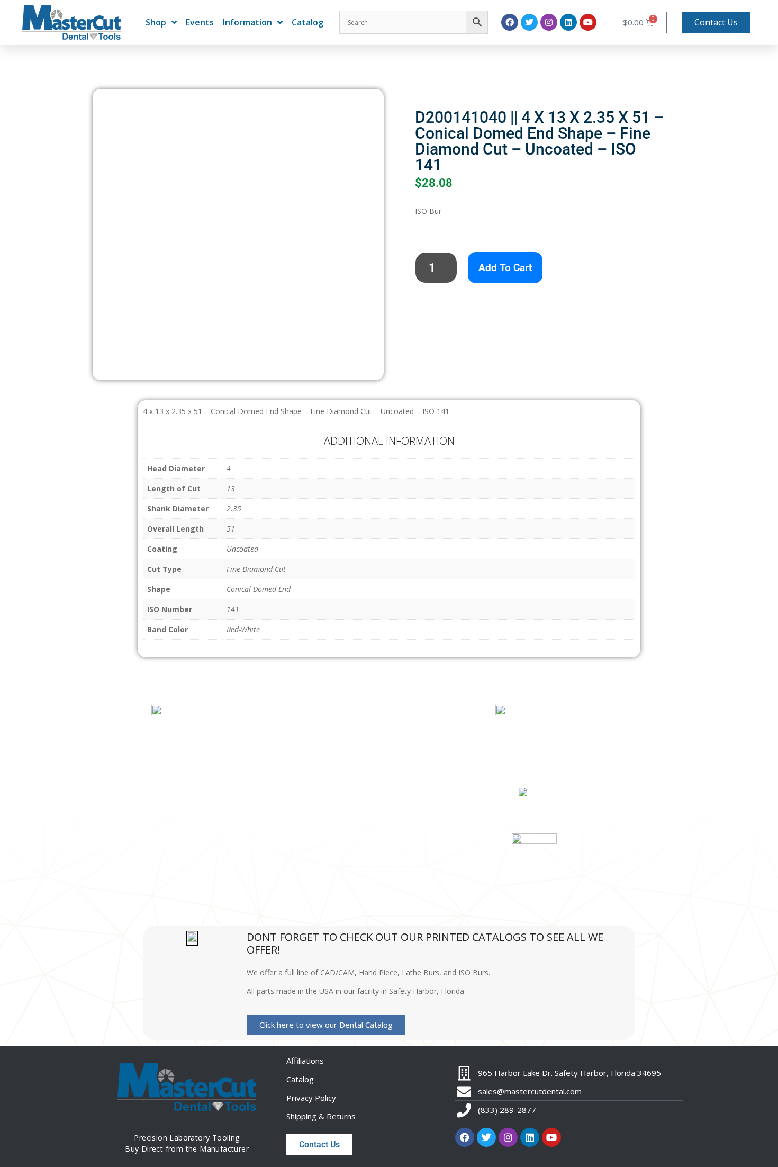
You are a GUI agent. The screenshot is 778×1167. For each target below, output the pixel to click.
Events (200, 22)
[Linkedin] (568, 22)
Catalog (307, 22)
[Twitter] (529, 22)
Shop (156, 22)
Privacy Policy (311, 1097)
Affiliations (305, 1060)
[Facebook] (509, 22)
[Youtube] (588, 22)
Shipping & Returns (321, 1116)
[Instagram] (548, 22)
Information (247, 22)
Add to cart (505, 268)
